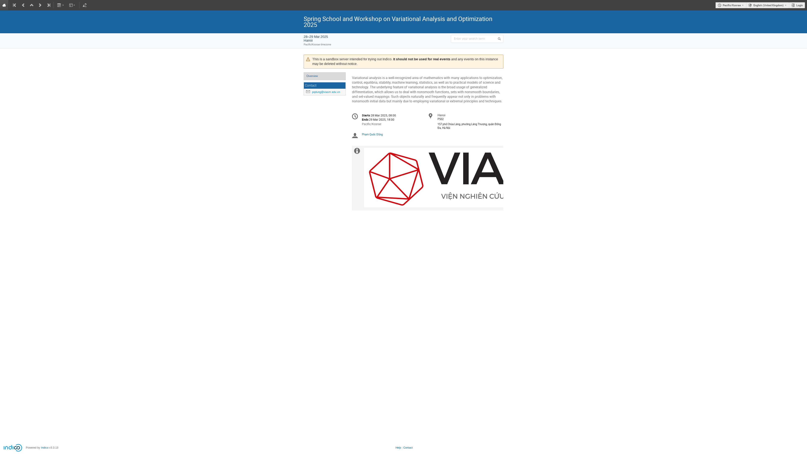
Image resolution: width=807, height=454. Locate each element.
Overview (312, 76)
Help (398, 447)
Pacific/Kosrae (732, 5)
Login (799, 5)
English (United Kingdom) (768, 5)
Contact (408, 447)
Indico (44, 447)
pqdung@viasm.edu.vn (326, 92)
